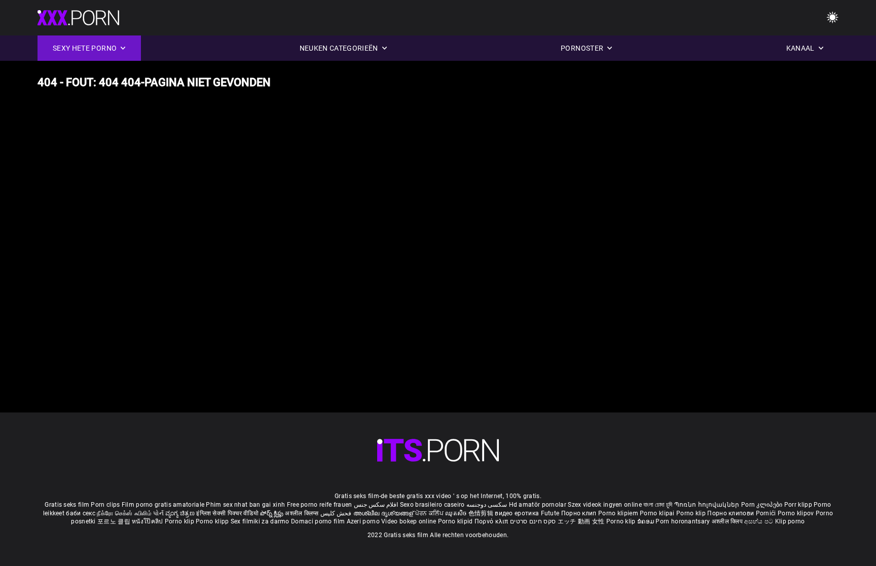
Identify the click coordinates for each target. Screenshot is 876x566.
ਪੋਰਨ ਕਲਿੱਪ (430, 513)
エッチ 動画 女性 (581, 521)
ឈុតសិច (456, 513)
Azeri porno (364, 521)
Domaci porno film (318, 521)
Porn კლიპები (762, 504)
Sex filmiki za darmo (260, 521)
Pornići (767, 513)
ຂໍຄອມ (646, 521)
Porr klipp (799, 504)
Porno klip (691, 513)
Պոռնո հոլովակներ (707, 504)
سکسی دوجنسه (486, 504)
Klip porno (790, 521)
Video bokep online (408, 521)
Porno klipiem (619, 513)
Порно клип (579, 513)
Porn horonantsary (683, 521)
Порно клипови (731, 513)
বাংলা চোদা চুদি (657, 504)
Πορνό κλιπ (492, 521)
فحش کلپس (336, 513)
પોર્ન (158, 513)
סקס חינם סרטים (533, 521)
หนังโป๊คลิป (148, 521)
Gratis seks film (67, 504)
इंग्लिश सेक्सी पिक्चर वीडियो (227, 513)
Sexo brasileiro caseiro (432, 504)
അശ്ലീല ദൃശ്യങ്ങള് (384, 513)
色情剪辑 (481, 513)
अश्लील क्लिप (728, 521)
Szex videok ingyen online (605, 504)
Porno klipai (658, 513)
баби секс (80, 513)
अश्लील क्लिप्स (302, 513)
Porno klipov (797, 513)
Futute (550, 513)
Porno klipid (456, 521)
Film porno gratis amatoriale (163, 504)
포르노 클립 (114, 521)
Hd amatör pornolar (537, 504)
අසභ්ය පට (759, 521)
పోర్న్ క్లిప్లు (272, 513)
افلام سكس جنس (376, 504)
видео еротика (517, 513)
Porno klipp (213, 521)
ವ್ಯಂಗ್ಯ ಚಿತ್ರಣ (180, 513)
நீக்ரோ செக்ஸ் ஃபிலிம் (124, 513)
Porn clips (106, 504)
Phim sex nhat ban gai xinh (245, 504)
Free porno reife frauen (319, 504)
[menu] (438, 450)
